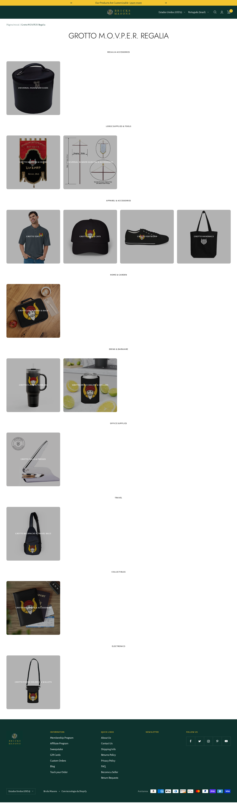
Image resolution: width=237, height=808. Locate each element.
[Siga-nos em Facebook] (190, 741)
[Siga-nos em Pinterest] (217, 741)
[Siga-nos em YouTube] (226, 741)
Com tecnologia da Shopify (74, 791)
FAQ (103, 766)
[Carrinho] (229, 12)
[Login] (221, 12)
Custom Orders (58, 760)
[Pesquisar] (215, 12)
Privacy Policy (108, 760)
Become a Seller (109, 772)
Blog (52, 766)
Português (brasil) (197, 12)
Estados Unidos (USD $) (170, 12)
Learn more (136, 2)
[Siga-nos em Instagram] (208, 741)
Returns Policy (108, 754)
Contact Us (107, 743)
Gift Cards (55, 754)
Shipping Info (108, 749)
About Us (106, 737)
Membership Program (62, 737)
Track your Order (59, 772)
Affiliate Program (59, 743)
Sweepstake (56, 749)
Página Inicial (12, 25)
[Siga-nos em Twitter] (199, 741)
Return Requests (109, 777)
